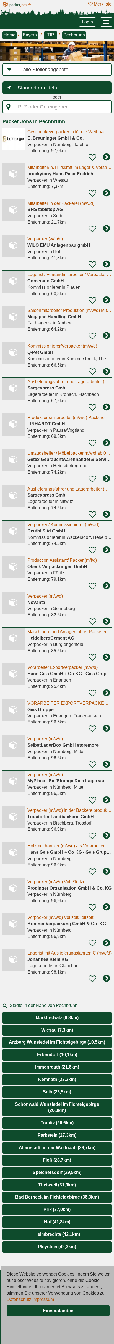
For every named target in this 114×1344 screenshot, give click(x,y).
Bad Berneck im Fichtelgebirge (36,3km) (57, 1197)
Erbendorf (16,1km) (57, 1054)
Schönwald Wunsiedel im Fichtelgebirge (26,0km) (57, 1107)
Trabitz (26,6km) (57, 1122)
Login (87, 22)
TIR (50, 35)
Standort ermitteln (37, 88)
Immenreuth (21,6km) (57, 1067)
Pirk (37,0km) (57, 1209)
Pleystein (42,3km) (57, 1246)
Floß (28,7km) (57, 1160)
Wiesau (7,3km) (57, 1030)
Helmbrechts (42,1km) (57, 1234)
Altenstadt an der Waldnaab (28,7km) (57, 1147)
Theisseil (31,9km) (57, 1185)
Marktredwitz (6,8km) (57, 1017)
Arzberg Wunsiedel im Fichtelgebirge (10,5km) (57, 1042)
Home (9, 35)
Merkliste (102, 4)
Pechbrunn (74, 35)
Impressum (43, 1299)
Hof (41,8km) (57, 1222)
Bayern (30, 35)
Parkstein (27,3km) (57, 1135)
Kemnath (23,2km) (57, 1079)
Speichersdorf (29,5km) (57, 1172)
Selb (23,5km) (57, 1091)
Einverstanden (58, 1310)
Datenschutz (19, 1299)
